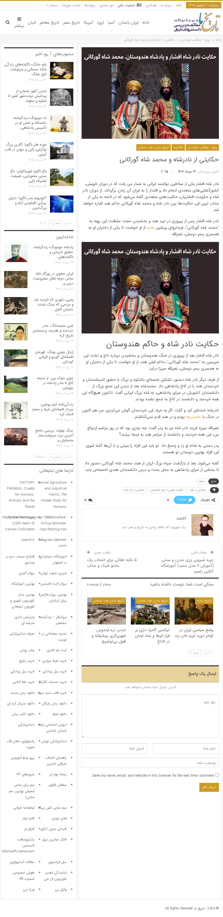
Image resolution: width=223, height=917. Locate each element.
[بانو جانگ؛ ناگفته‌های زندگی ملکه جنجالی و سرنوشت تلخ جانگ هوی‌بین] (61, 70)
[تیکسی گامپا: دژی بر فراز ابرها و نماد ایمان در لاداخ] (150, 611)
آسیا (111, 22)
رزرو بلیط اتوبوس (23, 758)
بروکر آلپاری (26, 573)
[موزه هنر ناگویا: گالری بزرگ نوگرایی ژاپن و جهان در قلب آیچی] (61, 150)
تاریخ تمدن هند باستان (153, 147)
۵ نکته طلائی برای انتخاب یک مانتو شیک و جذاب (112, 563)
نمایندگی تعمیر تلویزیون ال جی (55, 875)
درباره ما (166, 5)
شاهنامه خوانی (24, 808)
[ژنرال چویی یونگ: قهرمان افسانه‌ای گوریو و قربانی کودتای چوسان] (15, 358)
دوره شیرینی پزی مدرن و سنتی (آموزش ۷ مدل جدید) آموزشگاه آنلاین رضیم (187, 566)
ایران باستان (128, 22)
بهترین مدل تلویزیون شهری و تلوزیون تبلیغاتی (22, 600)
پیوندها (90, 5)
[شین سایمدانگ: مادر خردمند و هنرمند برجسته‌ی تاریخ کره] (15, 332)
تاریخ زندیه (204, 600)
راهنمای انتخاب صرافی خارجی (56, 761)
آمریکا (88, 22)
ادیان (32, 22)
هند (151, 227)
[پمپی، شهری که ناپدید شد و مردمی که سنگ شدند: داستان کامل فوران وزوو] (15, 305)
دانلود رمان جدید (23, 693)
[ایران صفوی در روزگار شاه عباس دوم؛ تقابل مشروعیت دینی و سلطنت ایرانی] (15, 279)
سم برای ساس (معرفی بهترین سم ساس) (22, 791)
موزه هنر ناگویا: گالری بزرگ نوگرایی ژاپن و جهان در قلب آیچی (25, 149)
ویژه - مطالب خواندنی (202, 147)
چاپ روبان (27, 650)
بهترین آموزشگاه (23, 584)
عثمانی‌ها (193, 417)
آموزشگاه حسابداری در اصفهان (53, 559)
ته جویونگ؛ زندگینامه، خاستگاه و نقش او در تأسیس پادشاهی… (30, 123)
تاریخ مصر (71, 22)
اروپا (100, 22)
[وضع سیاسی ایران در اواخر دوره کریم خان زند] (194, 611)
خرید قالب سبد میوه (52, 693)
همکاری (151, 5)
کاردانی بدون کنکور (54, 829)
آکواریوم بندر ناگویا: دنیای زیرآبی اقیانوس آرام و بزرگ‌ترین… (27, 203)
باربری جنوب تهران (53, 573)
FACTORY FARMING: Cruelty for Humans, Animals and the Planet (21, 494)
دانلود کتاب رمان (23, 714)
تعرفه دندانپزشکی (22, 633)
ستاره (202, 481)
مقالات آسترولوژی (22, 862)
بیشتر (52, 5)
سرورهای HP (25, 774)
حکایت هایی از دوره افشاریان (167, 490)
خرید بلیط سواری (54, 661)
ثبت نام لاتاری (57, 650)
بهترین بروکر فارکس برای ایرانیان (53, 597)
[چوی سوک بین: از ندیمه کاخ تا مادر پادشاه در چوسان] (15, 384)
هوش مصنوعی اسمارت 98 (24, 875)
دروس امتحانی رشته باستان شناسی (52, 727)
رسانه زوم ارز (58, 774)
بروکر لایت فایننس (54, 584)
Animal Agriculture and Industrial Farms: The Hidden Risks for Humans (52, 494)
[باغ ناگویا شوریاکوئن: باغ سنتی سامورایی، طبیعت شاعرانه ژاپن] (61, 177)
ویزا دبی (29, 889)
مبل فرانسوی (57, 862)
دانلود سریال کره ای (21, 703)
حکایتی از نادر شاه (134, 490)
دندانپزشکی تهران (54, 741)
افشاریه (178, 147)
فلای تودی (59, 818)
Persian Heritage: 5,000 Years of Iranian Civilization (20, 523)
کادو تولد (28, 818)
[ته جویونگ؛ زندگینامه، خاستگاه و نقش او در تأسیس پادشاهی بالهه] (61, 124)
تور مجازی (106, 5)
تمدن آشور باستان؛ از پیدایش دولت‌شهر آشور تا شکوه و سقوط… (27, 96)
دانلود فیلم (59, 714)
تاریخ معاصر (49, 22)
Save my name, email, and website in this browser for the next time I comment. (153, 776)
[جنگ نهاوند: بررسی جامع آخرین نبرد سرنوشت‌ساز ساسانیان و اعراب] (15, 436)
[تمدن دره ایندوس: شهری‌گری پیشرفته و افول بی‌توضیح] (106, 611)
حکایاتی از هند (198, 490)
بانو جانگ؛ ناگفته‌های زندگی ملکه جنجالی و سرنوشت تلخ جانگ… (25, 69)
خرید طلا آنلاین (23, 682)
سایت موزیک (70, 5)
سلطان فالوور (58, 785)
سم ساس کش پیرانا (52, 808)
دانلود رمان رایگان (54, 703)
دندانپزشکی (26, 724)
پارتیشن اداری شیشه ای (24, 620)
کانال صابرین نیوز (54, 839)
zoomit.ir (28, 540)
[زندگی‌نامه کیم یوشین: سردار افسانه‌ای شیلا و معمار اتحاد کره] (15, 410)
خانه (179, 5)
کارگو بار (29, 829)
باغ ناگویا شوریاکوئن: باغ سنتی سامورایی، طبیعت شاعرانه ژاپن (28, 176)
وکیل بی (61, 889)
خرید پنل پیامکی (54, 671)
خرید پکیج (27, 661)
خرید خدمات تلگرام (53, 682)
